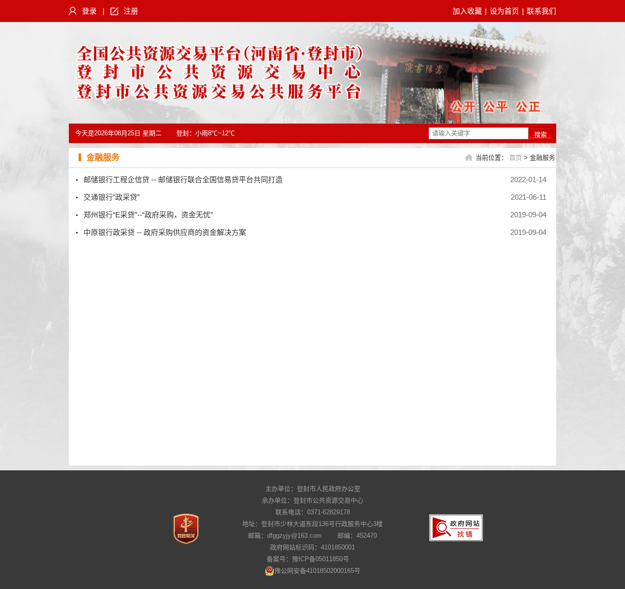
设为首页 (504, 11)
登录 (89, 11)
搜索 (540, 134)
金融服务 (103, 157)
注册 (131, 11)
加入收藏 (467, 11)
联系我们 (541, 11)
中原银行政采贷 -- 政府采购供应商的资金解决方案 (164, 232)
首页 (515, 157)
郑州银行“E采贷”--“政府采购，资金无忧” (148, 214)
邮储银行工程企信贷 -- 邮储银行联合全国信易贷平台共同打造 (183, 179)
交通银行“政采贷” (111, 197)
